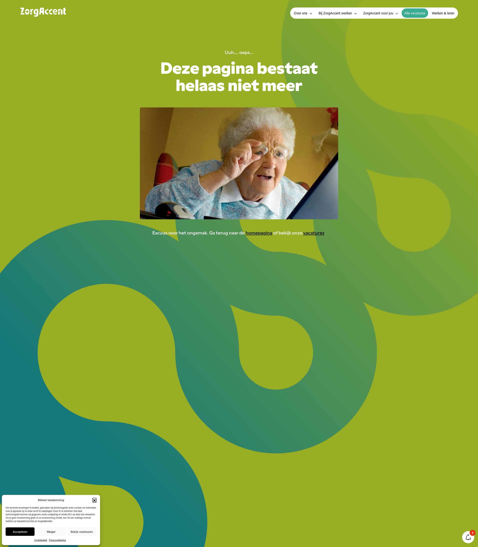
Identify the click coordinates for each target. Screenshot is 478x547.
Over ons (301, 13)
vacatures (314, 232)
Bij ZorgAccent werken (336, 13)
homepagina (259, 232)
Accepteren (20, 532)
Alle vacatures (414, 13)
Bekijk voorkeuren (82, 532)
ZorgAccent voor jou (378, 13)
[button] (94, 500)
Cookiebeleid (40, 540)
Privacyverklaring (57, 540)
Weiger (51, 532)
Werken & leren (443, 13)
